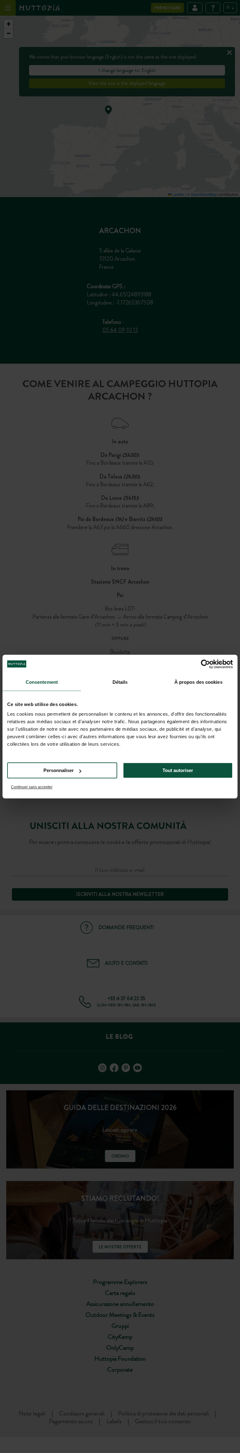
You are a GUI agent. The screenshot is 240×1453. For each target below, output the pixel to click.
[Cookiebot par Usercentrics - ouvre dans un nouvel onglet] (205, 664)
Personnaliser (58, 770)
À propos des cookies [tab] (198, 682)
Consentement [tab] (42, 682)
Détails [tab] (120, 682)
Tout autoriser (177, 770)
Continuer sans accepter (31, 787)
